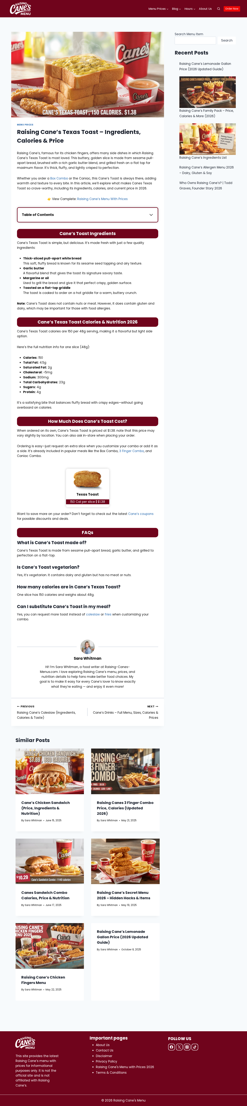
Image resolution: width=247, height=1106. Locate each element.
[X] (179, 1047)
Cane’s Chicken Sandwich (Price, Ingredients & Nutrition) (45, 808)
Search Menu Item (189, 34)
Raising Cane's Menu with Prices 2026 (125, 1067)
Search (227, 40)
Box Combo (59, 178)
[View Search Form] (218, 9)
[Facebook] (171, 1047)
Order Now (231, 8)
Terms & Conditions (111, 1072)
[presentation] (50, 771)
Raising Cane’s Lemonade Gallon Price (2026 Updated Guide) (122, 937)
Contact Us (104, 1050)
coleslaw (93, 614)
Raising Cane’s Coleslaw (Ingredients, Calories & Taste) (46, 712)
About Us (205, 9)
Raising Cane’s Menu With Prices (102, 199)
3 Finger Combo (131, 451)
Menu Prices (25, 124)
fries (108, 614)
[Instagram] (187, 1047)
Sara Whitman (87, 658)
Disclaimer (104, 1056)
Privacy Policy (106, 1061)
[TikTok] (194, 1047)
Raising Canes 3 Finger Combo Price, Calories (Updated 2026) (125, 808)
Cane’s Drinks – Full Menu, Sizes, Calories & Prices (125, 712)
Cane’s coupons (141, 514)
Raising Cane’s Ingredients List (203, 157)
